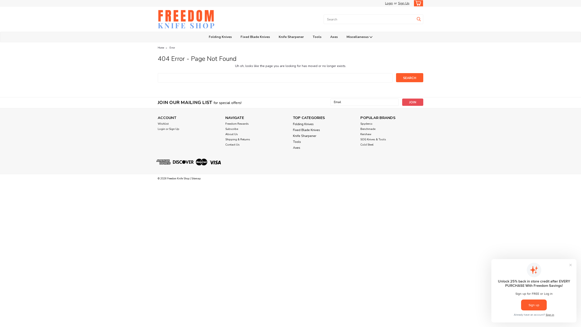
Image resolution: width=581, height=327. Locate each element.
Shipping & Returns (237, 139)
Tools (317, 37)
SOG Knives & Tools (373, 139)
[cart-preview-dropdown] (417, 3)
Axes (334, 37)
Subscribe (231, 129)
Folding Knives (220, 37)
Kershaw (365, 134)
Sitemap (196, 178)
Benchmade (367, 129)
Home (161, 48)
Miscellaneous (358, 37)
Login (389, 3)
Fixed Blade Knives (255, 37)
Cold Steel (367, 144)
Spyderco (366, 124)
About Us (231, 134)
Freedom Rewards (237, 124)
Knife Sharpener (291, 37)
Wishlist (163, 124)
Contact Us (232, 144)
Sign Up (403, 3)
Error (172, 48)
